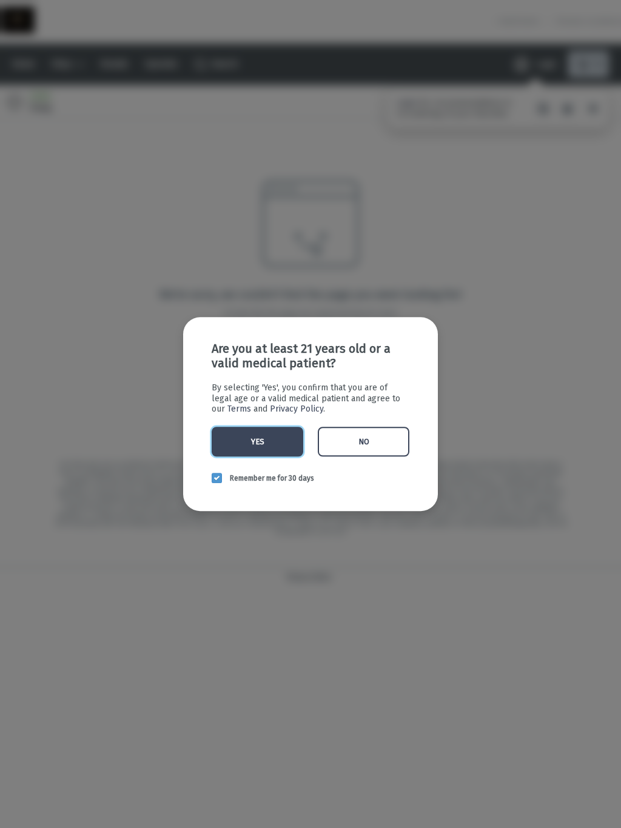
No (363, 441)
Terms (239, 409)
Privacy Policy (296, 409)
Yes (257, 441)
